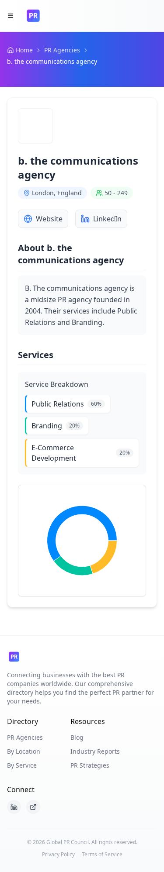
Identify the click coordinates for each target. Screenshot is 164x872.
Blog (77, 737)
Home (24, 50)
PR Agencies (62, 50)
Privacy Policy (58, 854)
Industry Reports (95, 751)
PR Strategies (89, 765)
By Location (23, 751)
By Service (22, 765)
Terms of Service (102, 854)
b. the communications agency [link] (52, 61)
